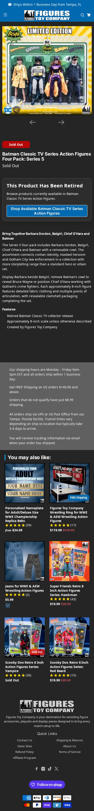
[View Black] (8, 605)
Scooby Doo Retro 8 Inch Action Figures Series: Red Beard (69, 666)
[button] (38, 128)
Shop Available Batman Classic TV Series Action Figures (47, 210)
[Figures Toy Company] (47, 15)
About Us (69, 746)
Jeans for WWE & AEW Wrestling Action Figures (24, 588)
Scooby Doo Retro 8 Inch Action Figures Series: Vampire (24, 666)
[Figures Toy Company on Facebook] (36, 768)
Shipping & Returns (69, 740)
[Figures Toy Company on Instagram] (43, 768)
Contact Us (24, 740)
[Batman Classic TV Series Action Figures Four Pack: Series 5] (47, 70)
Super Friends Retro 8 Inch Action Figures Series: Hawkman (67, 590)
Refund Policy (24, 752)
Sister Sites (24, 746)
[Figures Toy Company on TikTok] (49, 768)
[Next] (61, 122)
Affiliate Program (24, 758)
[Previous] (32, 122)
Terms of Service (70, 752)
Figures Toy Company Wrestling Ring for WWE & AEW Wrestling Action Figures (69, 514)
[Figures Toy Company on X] (56, 768)
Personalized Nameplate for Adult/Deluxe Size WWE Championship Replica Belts (24, 514)
